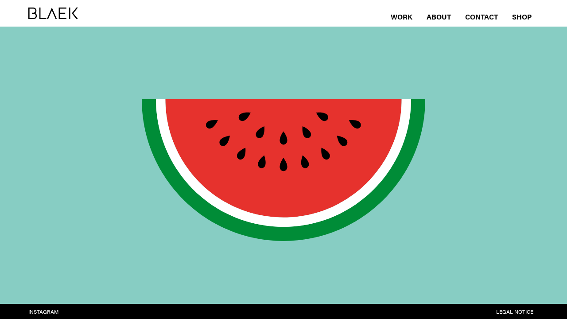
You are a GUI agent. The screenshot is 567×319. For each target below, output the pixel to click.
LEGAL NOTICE (514, 311)
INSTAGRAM (43, 311)
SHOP (522, 17)
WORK (401, 17)
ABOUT (439, 17)
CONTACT (481, 17)
